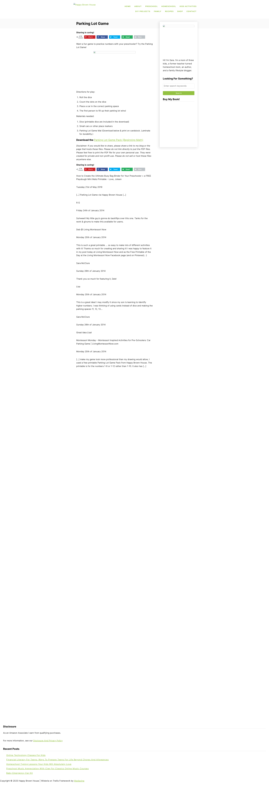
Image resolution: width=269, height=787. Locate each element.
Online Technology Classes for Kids (25, 755)
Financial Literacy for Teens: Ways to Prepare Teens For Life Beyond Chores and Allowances (57, 759)
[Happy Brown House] (88, 9)
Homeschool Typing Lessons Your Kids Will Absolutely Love (38, 764)
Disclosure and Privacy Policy (48, 740)
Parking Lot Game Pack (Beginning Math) (118, 139)
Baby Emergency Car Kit (19, 773)
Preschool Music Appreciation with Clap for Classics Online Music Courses (47, 768)
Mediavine (79, 781)
